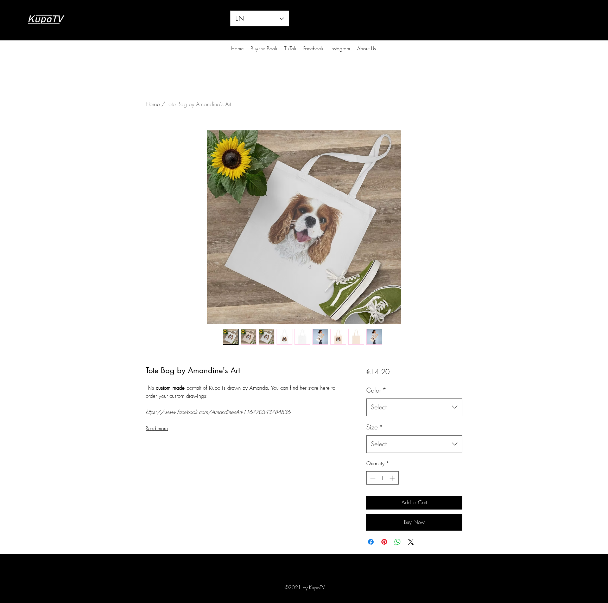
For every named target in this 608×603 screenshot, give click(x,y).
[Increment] (393, 478)
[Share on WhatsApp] (397, 542)
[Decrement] (372, 478)
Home (153, 104)
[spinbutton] (382, 478)
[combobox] (414, 407)
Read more (157, 428)
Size (374, 427)
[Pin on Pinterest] (384, 542)
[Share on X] (411, 542)
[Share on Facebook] (371, 542)
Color (376, 390)
